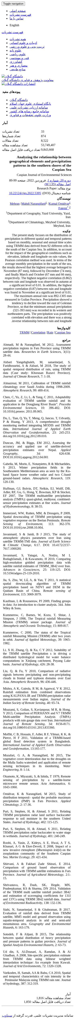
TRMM (24, 332)
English (14, 25)
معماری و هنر (19, 65)
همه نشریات (18, 39)
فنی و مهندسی (19, 58)
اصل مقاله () (58, 184)
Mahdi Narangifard (33, 203)
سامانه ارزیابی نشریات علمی (29, 107)
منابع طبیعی (18, 69)
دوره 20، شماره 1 (59, 180)
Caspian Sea (63, 332)
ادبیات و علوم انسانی (23, 43)
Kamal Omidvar (59, 203)
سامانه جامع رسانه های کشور (29, 111)
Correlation (38, 332)
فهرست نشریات (20, 14)
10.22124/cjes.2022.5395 (25, 193)
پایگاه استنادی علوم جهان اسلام (30, 103)
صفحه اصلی (18, 11)
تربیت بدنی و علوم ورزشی (27, 46)
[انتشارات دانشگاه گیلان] (18, 83)
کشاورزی (16, 61)
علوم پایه (15, 50)
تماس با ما (16, 18)
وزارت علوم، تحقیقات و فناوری (30, 115)
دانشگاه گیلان (19, 100)
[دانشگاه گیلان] (12, 76)
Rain (50, 332)
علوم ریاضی (18, 54)
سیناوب (7, 1015)
